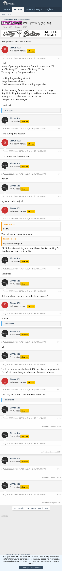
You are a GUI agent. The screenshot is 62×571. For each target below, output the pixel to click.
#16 (59, 494)
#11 (59, 364)
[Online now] (7, 123)
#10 (59, 342)
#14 (59, 443)
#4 (59, 174)
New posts (6, 14)
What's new (32, 9)
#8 (59, 291)
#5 (59, 196)
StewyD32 (7, 27)
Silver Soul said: (9, 224)
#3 (59, 151)
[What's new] (58, 9)
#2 (59, 129)
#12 (59, 390)
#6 (59, 218)
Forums (18, 9)
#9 (59, 313)
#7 (59, 269)
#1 (59, 58)
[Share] (55, 58)
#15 (59, 469)
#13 (59, 418)
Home (7, 9)
